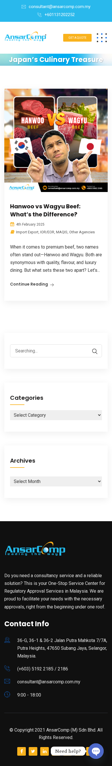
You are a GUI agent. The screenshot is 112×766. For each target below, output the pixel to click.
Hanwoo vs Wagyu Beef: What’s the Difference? (45, 210)
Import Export (27, 232)
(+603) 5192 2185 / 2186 (42, 669)
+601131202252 (60, 14)
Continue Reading (29, 284)
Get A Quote (77, 37)
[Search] (92, 351)
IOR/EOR (47, 232)
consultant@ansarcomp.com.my (59, 6)
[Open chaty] (96, 751)
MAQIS (61, 232)
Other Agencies (82, 232)
